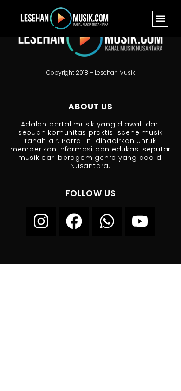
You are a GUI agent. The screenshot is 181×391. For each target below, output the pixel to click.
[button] (160, 19)
